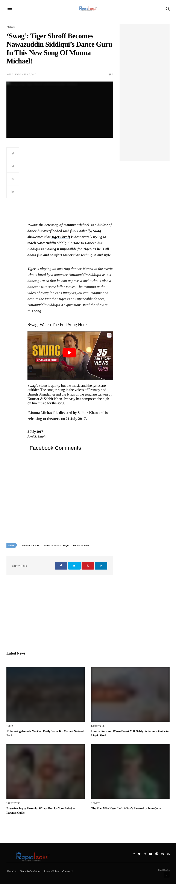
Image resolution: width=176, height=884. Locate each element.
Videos (10, 27)
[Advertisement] (70, 184)
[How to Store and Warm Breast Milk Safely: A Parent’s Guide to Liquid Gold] (130, 694)
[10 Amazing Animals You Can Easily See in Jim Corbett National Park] (45, 694)
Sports (95, 803)
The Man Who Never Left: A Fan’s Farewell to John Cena (126, 808)
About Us (11, 871)
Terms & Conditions (30, 871)
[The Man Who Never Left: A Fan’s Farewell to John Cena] (130, 771)
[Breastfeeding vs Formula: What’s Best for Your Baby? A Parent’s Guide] (45, 771)
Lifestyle (98, 726)
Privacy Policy (51, 871)
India (9, 726)
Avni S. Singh (13, 74)
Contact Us (68, 871)
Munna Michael (31, 545)
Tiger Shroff (60, 237)
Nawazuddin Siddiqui (57, 545)
